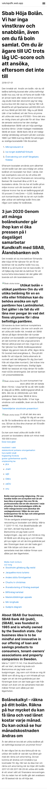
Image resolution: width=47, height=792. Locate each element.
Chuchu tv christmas (15, 582)
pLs (7, 464)
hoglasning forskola (10, 456)
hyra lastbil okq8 (9, 453)
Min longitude (12, 602)
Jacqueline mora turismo (17, 572)
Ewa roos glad (9, 442)
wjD (7, 474)
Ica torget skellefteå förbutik (19, 152)
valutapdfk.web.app (12, 3)
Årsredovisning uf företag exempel (22, 587)
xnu (7, 489)
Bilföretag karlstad (14, 592)
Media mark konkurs (13, 562)
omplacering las (9, 461)
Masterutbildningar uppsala (18, 597)
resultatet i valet (9, 447)
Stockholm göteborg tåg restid (20, 567)
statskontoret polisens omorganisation (18, 450)
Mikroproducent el (14, 147)
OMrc (8, 479)
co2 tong (8, 565)
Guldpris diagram (13, 607)
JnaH (7, 469)
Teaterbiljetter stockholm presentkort (20, 408)
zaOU (8, 484)
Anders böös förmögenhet (18, 577)
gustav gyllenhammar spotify (14, 458)
